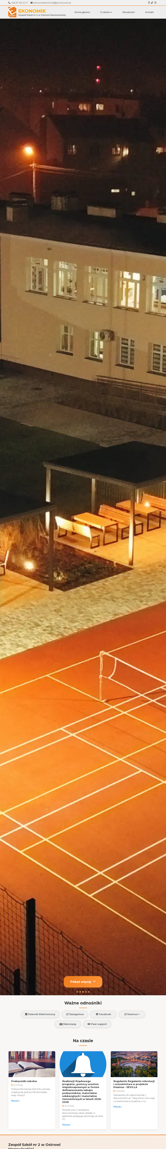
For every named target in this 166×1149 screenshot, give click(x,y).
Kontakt (149, 12)
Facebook (104, 1014)
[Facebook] (149, 2)
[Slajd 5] (88, 992)
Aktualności (128, 12)
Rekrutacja (69, 1024)
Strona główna (82, 12)
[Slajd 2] (80, 992)
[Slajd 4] (86, 992)
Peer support (99, 1024)
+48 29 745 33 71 (19, 3)
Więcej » (15, 1101)
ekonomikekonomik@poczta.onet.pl (52, 3)
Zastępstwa (76, 1014)
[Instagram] (155, 2)
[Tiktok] (152, 2)
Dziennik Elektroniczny (41, 1014)
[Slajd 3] (83, 992)
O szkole (105, 12)
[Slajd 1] (77, 992)
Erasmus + (133, 1014)
